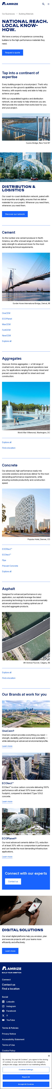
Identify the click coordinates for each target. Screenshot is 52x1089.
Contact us (13, 881)
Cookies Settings (26, 1070)
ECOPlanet (7, 318)
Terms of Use (8, 1045)
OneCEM (6, 313)
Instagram (9, 1006)
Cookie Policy (8, 1050)
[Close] (49, 1056)
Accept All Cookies (26, 1084)
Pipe (4, 560)
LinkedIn (8, 1001)
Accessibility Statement (13, 1039)
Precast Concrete (10, 566)
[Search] (43, 4)
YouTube (8, 1020)
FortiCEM (6, 330)
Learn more (7, 746)
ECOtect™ (6, 554)
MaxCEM (6, 324)
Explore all (6, 341)
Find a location (8, 448)
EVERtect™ (7, 549)
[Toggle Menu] (48, 4)
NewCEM (6, 335)
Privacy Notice (9, 1034)
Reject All (26, 1077)
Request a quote (12, 52)
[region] (26, 1070)
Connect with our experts (26, 873)
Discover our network (15, 214)
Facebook (9, 1011)
